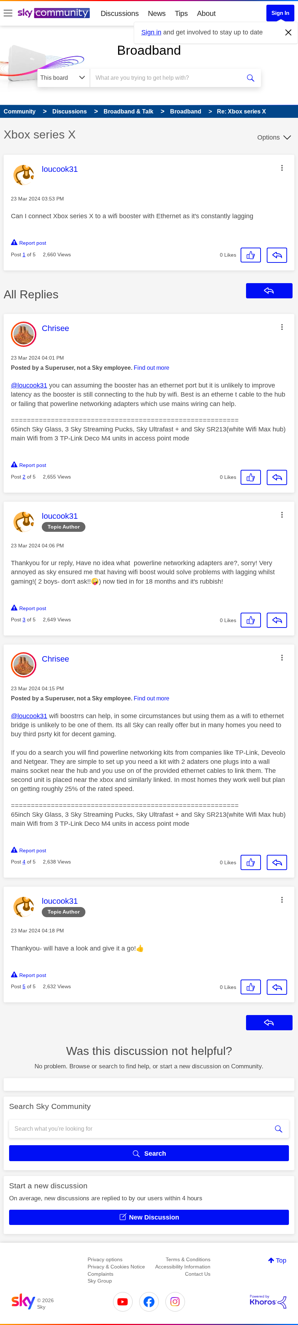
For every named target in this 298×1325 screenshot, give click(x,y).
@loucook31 (29, 385)
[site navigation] (8, 13)
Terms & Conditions (188, 1259)
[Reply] (277, 255)
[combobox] (167, 78)
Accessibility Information (182, 1267)
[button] (282, 168)
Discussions (120, 13)
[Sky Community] (54, 13)
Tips (181, 13)
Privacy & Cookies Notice (116, 1267)
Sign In (280, 13)
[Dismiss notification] (288, 32)
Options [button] (268, 137)
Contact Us (197, 1274)
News (157, 13)
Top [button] (281, 1260)
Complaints (100, 1274)
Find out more (151, 368)
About (206, 13)
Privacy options (105, 1259)
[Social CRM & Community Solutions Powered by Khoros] (268, 1302)
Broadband (149, 50)
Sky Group (100, 1281)
